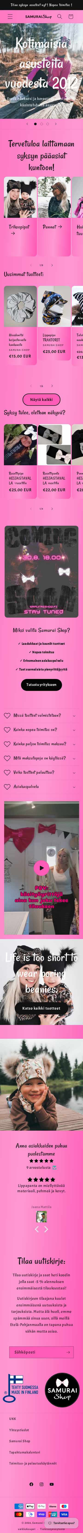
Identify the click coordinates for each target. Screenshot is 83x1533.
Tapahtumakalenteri (24, 1452)
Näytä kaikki (41, 399)
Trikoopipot (19, 227)
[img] (41, 1161)
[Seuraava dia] (56, 124)
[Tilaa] (68, 1352)
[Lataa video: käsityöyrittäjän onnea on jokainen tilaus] (41, 867)
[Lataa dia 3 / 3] (47, 124)
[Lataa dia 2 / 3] (41, 124)
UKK (12, 1419)
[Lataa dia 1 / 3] (35, 124)
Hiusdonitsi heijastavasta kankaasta (17, 340)
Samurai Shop (19, 1441)
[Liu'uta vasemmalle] (31, 265)
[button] (10, 16)
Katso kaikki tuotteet (41, 1008)
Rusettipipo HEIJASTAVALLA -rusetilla (20, 478)
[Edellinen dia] (27, 124)
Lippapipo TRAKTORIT (51, 337)
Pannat (49, 227)
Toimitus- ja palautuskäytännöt (33, 1463)
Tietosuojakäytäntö (52, 1529)
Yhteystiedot (19, 1430)
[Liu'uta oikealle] (52, 265)
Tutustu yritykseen (41, 684)
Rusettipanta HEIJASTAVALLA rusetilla (54, 478)
